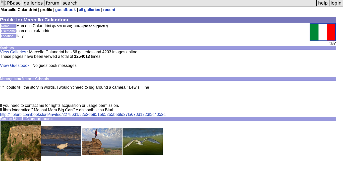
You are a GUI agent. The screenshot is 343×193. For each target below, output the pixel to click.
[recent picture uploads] (33, 6)
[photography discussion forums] (52, 6)
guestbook (65, 10)
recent (109, 10)
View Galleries (13, 52)
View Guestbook (14, 65)
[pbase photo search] (70, 6)
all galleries (89, 10)
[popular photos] (197, 6)
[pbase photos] (11, 6)
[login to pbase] (336, 6)
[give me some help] (322, 6)
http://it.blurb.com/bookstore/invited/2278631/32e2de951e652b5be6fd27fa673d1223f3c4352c (82, 114)
